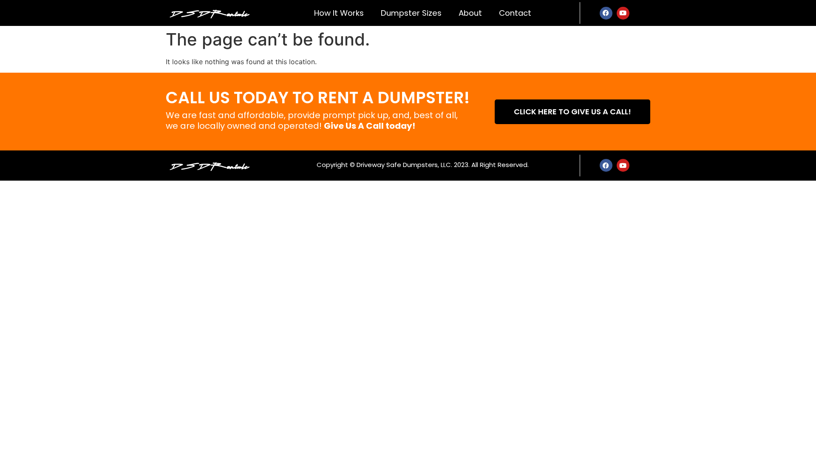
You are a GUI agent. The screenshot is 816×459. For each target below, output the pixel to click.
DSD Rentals (209, 13)
